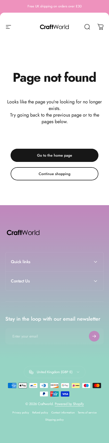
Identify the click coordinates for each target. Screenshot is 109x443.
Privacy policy (20, 413)
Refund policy (40, 413)
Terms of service (87, 413)
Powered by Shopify (69, 403)
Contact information (63, 413)
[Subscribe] (94, 336)
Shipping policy (54, 420)
